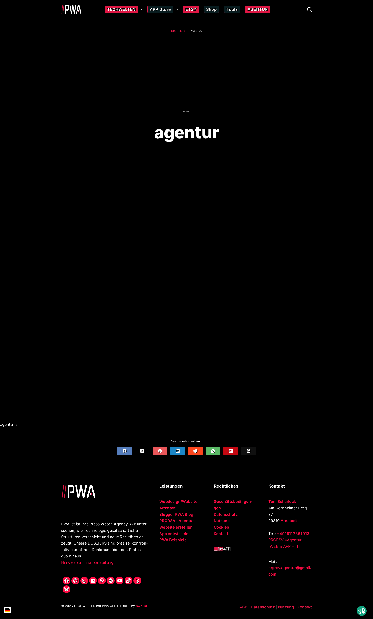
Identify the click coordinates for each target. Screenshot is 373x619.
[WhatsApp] (213, 451)
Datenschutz (226, 514)
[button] (362, 611)
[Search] (309, 9)
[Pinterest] (160, 451)
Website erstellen (176, 527)
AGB (243, 607)
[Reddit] (195, 451)
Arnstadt (289, 520)
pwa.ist (141, 606)
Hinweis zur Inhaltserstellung (87, 562)
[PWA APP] (222, 548)
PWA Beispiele (173, 540)
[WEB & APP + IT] (284, 546)
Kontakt (221, 533)
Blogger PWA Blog (176, 514)
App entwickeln (173, 533)
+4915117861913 (293, 533)
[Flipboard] (230, 451)
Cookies (221, 527)
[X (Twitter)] (142, 451)
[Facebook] (124, 451)
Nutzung (222, 520)
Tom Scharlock (282, 501)
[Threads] (248, 451)
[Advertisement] (186, 75)
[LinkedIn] (177, 451)
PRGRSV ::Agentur (176, 520)
